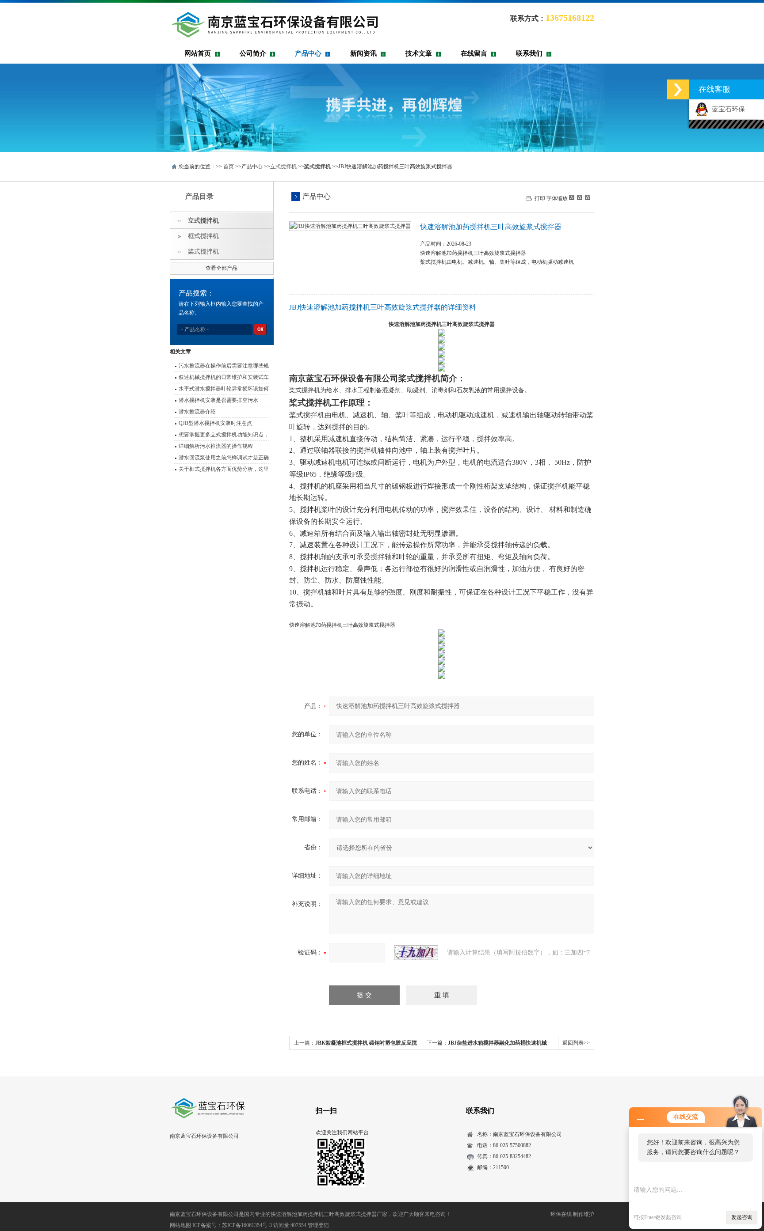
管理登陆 (318, 1225)
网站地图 (180, 1225)
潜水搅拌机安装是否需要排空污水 (218, 400)
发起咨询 (742, 1217)
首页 (228, 166)
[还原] (579, 197)
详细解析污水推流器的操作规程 (216, 446)
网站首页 (197, 53)
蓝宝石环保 (726, 109)
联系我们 (529, 53)
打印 (540, 198)
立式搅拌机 (283, 166)
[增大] (586, 197)
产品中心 (308, 53)
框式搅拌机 (203, 236)
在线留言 (474, 53)
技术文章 (418, 53)
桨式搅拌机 (203, 251)
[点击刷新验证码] (416, 952)
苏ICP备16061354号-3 (247, 1225)
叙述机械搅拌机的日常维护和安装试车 (224, 377)
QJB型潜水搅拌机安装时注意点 (215, 423)
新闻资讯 (363, 53)
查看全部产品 (221, 268)
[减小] (571, 197)
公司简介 (253, 53)
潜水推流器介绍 (197, 412)
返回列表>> (576, 1043)
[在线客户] (678, 89)
